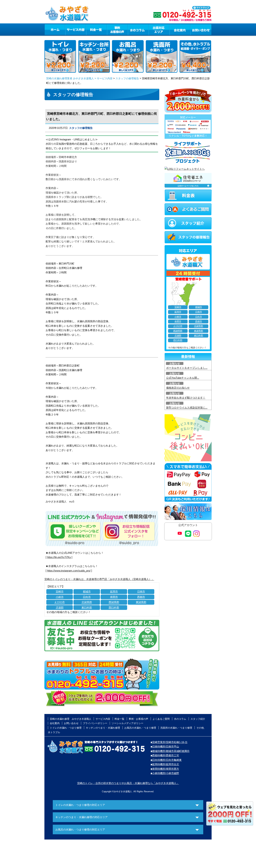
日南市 (141, 591)
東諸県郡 (141, 602)
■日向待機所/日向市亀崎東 (166, 759)
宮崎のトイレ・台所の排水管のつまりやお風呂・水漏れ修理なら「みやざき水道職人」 (128, 783)
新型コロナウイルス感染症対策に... (186, 407)
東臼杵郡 (87, 607)
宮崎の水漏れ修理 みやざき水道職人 (70, 718)
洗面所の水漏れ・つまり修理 (176, 727)
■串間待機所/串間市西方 (165, 768)
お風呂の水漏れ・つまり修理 (140, 727)
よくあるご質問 (161, 718)
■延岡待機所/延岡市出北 (165, 764)
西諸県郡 (114, 602)
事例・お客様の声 (117, 29)
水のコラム (138, 29)
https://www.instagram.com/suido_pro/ (69, 570)
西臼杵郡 (114, 607)
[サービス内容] (69, 29)
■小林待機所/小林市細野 (165, 773)
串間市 (114, 596)
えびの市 (59, 602)
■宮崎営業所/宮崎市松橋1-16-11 (169, 742)
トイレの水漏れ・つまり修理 (66, 727)
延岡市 (114, 591)
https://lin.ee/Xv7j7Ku (59, 557)
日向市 (87, 596)
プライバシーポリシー (95, 723)
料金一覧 (96, 29)
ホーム (54, 29)
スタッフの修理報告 (127, 78)
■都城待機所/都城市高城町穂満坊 (170, 751)
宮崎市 (60, 591)
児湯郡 (60, 607)
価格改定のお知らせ (178, 387)
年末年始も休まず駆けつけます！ (185, 397)
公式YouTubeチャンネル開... (182, 377)
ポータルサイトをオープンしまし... (186, 367)
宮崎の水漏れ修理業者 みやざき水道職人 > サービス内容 (79, 78)
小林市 (60, 596)
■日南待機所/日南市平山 (165, 746)
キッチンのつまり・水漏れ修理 (103, 727)
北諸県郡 (87, 602)
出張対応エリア (159, 29)
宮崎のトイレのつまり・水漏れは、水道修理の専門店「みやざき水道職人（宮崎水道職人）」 (99, 579)
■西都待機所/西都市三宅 (165, 755)
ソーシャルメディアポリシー (127, 723)
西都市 (141, 596)
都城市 (87, 591)
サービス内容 (75, 29)
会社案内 (179, 29)
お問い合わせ (201, 29)
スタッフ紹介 (198, 718)
